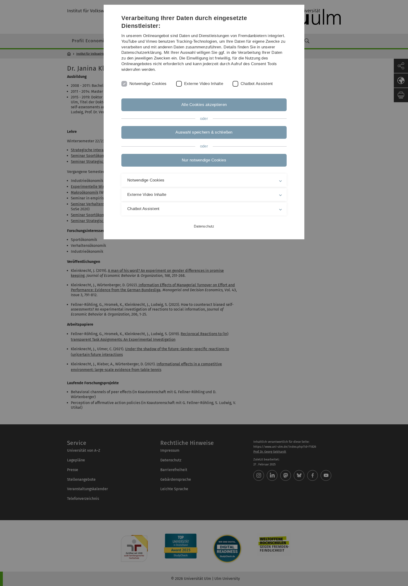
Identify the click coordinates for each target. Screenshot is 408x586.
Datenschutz (204, 226)
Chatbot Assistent (257, 83)
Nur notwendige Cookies (204, 160)
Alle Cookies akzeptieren (204, 104)
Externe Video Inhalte (203, 83)
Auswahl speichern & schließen (203, 132)
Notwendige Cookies (148, 83)
